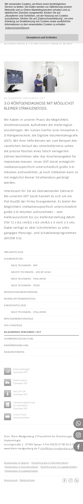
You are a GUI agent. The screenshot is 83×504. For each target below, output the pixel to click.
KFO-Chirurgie (13, 325)
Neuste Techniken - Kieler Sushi (31, 271)
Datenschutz (27, 480)
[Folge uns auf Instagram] (70, 480)
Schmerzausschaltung (18, 338)
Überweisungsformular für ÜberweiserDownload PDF (24, 405)
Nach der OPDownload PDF (20, 393)
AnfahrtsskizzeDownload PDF (20, 382)
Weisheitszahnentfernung (21, 291)
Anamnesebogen (21, 369)
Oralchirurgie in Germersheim (49, 462)
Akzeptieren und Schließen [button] (41, 37)
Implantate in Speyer (16, 462)
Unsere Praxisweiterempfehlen (21, 416)
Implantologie (13, 252)
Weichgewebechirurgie (18, 318)
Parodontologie (15, 305)
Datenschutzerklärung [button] (17, 27)
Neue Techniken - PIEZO (25, 285)
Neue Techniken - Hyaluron (28, 278)
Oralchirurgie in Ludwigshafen (58, 466)
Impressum (11, 480)
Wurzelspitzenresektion (19, 298)
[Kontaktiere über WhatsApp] (77, 480)
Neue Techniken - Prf (24, 265)
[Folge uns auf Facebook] (64, 480)
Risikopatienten (14, 351)
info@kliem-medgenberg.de (57, 448)
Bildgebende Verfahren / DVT (22, 331)
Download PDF (20, 372)
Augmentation (13, 258)
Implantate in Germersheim (21, 466)
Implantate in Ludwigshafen (21, 471)
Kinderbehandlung (16, 345)
